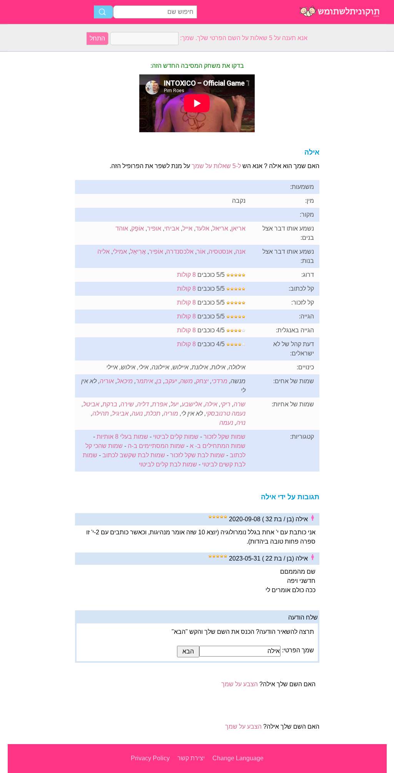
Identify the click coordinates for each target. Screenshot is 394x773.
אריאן (238, 228)
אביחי (171, 228)
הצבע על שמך (239, 684)
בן (159, 381)
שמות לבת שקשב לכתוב (133, 455)
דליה (143, 404)
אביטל (91, 404)
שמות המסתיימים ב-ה (156, 446)
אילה (211, 404)
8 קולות (186, 274)
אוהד (121, 228)
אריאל (220, 228)
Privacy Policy (150, 758)
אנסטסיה (220, 251)
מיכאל (125, 381)
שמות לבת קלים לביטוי (168, 464)
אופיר (154, 228)
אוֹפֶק (137, 228)
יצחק (202, 381)
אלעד (202, 228)
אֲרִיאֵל (138, 251)
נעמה (226, 422)
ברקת (109, 404)
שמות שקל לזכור (224, 436)
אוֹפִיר (156, 251)
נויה (240, 422)
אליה (103, 251)
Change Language (238, 758)
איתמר (144, 381)
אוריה (107, 381)
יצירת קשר (191, 758)
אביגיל (120, 413)
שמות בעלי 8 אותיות (122, 436)
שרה (239, 404)
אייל (187, 228)
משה (186, 381)
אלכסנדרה (180, 251)
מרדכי (219, 381)
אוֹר (201, 251)
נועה (137, 413)
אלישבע (192, 404)
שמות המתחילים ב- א (217, 446)
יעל (174, 404)
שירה (127, 404)
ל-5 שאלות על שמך (216, 166)
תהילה (100, 413)
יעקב (171, 381)
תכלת (153, 413)
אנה (240, 251)
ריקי (225, 404)
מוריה (171, 413)
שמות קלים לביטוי (176, 436)
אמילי (120, 251)
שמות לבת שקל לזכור (197, 455)
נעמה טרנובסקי (225, 413)
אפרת (159, 404)
